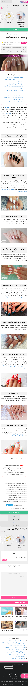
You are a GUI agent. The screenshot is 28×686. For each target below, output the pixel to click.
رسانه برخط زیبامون (9, 681)
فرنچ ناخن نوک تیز (18, 100)
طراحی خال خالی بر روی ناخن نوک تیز (13, 97)
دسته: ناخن (24, 42)
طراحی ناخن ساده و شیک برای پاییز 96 (15, 297)
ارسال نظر (14, 597)
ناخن (23, 34)
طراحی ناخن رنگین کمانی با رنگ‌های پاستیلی (14, 647)
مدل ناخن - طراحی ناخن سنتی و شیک (15, 435)
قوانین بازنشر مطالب (7, 674)
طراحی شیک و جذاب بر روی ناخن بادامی (15, 650)
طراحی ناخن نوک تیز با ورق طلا (15, 84)
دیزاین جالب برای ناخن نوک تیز (15, 77)
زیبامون (19, 459)
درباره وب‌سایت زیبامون (20, 674)
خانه (26, 34)
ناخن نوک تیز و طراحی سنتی (15, 102)
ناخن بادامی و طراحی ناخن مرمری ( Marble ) (14, 643)
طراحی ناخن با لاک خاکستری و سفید (13, 95)
